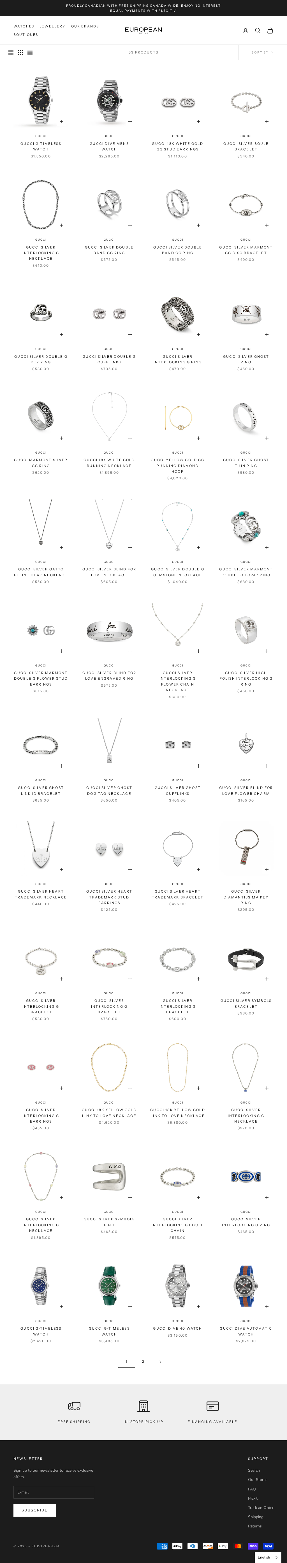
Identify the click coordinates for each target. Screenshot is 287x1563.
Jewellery (52, 26)
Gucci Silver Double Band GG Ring (109, 250)
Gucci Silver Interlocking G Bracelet (41, 1006)
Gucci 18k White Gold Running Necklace (109, 463)
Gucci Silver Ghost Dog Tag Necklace (109, 790)
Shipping (255, 1517)
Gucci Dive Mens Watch (109, 146)
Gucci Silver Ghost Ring (246, 359)
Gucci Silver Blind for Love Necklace (109, 572)
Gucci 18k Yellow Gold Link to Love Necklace (109, 1113)
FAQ (252, 1489)
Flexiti (253, 1498)
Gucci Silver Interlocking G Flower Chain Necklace (177, 681)
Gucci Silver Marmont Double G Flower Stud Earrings (41, 678)
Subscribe (35, 1510)
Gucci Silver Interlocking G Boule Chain (178, 1225)
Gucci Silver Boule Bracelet (246, 146)
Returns (255, 1526)
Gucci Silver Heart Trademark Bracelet (177, 894)
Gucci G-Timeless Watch (40, 146)
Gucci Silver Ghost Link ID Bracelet (41, 790)
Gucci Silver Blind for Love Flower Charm (246, 790)
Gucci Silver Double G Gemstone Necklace (177, 572)
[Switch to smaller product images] (20, 52)
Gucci (41, 136)
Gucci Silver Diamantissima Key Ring (246, 897)
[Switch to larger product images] (10, 52)
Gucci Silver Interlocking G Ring (178, 359)
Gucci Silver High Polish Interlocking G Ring (246, 678)
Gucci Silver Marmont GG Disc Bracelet (246, 250)
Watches (23, 26)
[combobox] (268, 1557)
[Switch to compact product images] (30, 52)
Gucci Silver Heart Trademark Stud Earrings (109, 897)
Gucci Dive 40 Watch (177, 1328)
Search (254, 1470)
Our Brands (85, 26)
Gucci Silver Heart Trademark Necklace (41, 894)
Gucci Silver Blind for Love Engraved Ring (109, 676)
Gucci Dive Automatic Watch (246, 1331)
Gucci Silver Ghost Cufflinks (178, 790)
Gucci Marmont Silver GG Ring (41, 463)
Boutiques (25, 34)
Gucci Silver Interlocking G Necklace (41, 253)
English (264, 1557)
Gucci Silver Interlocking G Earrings (41, 1115)
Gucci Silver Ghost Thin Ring (246, 463)
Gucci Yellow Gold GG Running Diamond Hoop (177, 465)
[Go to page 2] (160, 1361)
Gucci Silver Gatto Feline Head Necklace (41, 572)
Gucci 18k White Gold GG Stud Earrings (177, 146)
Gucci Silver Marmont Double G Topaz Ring (246, 572)
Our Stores (257, 1479)
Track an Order (261, 1507)
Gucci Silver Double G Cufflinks (109, 359)
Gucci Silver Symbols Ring (109, 1222)
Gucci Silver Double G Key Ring (40, 359)
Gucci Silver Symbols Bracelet (246, 1003)
